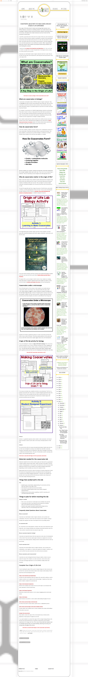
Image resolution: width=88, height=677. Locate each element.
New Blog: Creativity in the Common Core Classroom (63, 436)
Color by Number (62, 183)
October (61, 407)
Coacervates (34, 630)
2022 (59, 385)
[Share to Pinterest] (31, 633)
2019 (59, 389)
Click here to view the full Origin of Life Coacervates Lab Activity (32, 455)
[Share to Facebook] (30, 633)
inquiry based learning (35, 631)
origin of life (44, 631)
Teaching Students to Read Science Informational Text (64, 259)
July (60, 413)
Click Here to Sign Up (62, 32)
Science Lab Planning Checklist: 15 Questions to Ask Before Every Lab (62, 322)
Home (36, 669)
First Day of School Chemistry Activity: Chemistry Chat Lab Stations (62, 228)
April (61, 419)
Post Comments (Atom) (28, 671)
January (61, 425)
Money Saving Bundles (62, 168)
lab (40, 631)
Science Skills (62, 170)
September (62, 409)
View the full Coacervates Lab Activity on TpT (36, 352)
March (61, 421)
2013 (59, 401)
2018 (59, 391)
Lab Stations (62, 179)
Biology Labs (62, 172)
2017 (59, 393)
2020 (59, 387)
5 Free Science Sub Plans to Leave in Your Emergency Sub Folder (64, 244)
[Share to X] (29, 633)
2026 (59, 377)
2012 (59, 445)
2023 (59, 383)
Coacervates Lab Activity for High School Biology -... (63, 441)
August (61, 411)
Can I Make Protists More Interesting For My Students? (63, 431)
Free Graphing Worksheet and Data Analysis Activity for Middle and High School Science (62, 211)
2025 (59, 379)
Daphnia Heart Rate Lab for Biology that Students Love (64, 275)
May (61, 417)
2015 (59, 397)
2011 (59, 447)
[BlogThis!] (28, 633)
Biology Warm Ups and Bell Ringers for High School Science (64, 195)
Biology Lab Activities (27, 630)
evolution (45, 630)
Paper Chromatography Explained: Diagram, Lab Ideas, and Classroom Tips (62, 340)
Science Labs (49, 631)
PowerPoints (62, 176)
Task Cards (62, 181)
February (62, 423)
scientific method (23, 633)
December (62, 403)
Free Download (62, 73)
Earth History (39, 630)
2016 (59, 395)
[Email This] (28, 633)
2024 (59, 381)
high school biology (26, 631)
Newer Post (22, 669)
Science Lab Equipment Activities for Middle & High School (64, 305)
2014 (59, 399)
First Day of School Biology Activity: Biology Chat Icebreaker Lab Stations (62, 289)
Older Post (51, 669)
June (61, 415)
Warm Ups (62, 178)
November (62, 405)
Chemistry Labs (62, 174)
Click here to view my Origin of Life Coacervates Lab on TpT (36, 95)
